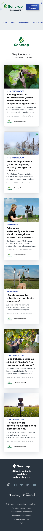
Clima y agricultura (20, 22)
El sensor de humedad (21, 515)
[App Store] (14, 495)
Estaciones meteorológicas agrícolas (21, 504)
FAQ (21, 523)
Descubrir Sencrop (32, 7)
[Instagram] (8, 485)
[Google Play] (28, 495)
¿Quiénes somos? (21, 519)
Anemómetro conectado (21, 512)
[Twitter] (21, 485)
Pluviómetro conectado (21, 508)
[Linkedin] (27, 485)
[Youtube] (34, 485)
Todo (4, 22)
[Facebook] (15, 485)
